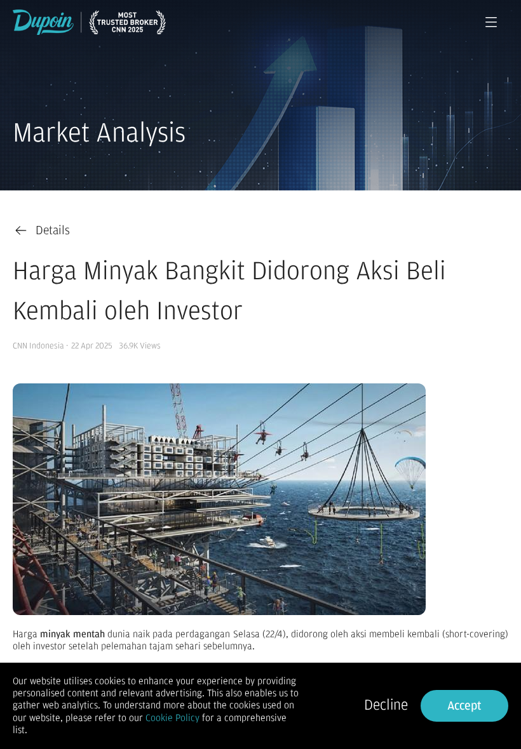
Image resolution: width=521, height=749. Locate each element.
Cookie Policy (172, 718)
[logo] (89, 22)
